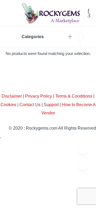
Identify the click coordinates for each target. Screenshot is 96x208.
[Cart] (84, 11)
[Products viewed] (83, 165)
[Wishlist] (88, 11)
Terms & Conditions (73, 96)
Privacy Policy (38, 96)
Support (51, 104)
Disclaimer (12, 96)
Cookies (8, 104)
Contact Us (30, 104)
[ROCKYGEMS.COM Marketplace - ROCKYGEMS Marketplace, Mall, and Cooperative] (51, 13)
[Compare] (88, 16)
